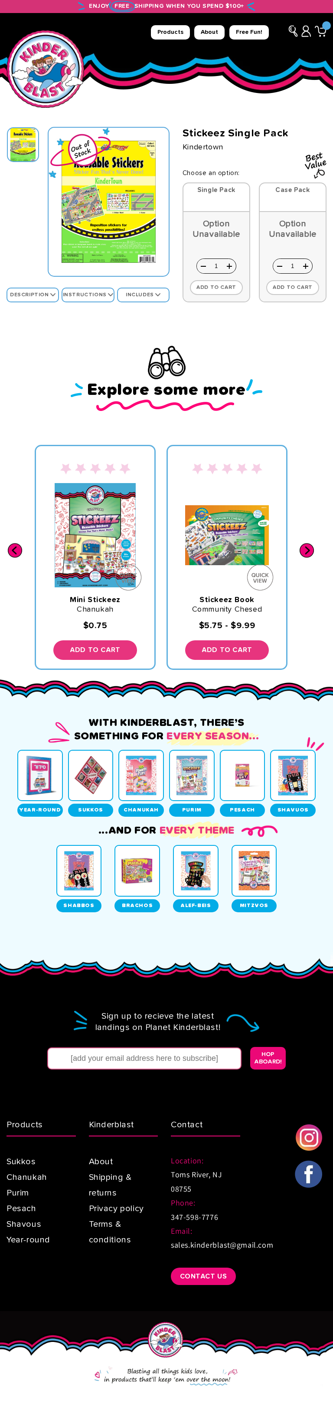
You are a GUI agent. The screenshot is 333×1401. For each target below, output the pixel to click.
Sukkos (21, 1161)
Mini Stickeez (95, 600)
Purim (18, 1193)
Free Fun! (249, 32)
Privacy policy (116, 1208)
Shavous (24, 1224)
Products (170, 32)
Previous (15, 550)
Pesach (21, 1208)
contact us (203, 1276)
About (209, 32)
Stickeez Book (227, 600)
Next (307, 550)
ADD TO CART (95, 649)
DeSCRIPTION (30, 295)
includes (140, 295)
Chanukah (95, 609)
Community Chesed (227, 609)
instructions (85, 295)
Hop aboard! (268, 1058)
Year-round (28, 1239)
